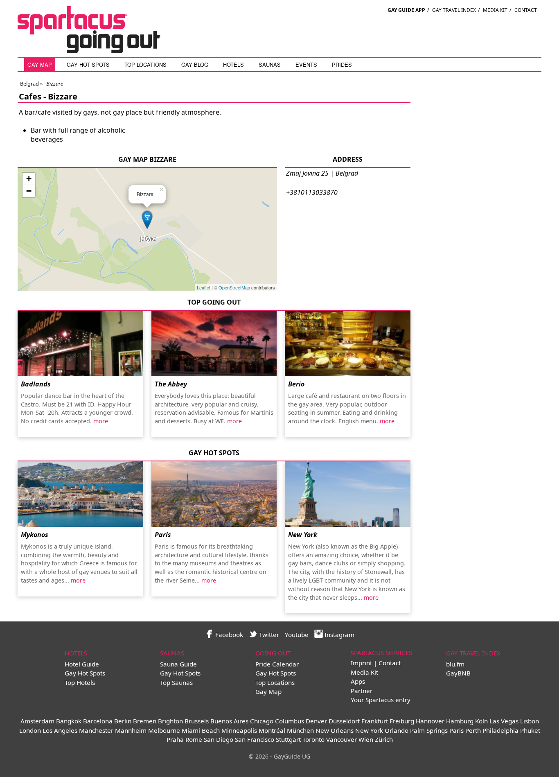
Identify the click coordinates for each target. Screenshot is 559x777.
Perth (473, 730)
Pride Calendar (277, 664)
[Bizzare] (147, 219)
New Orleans (335, 730)
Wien (365, 739)
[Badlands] (80, 343)
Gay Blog (194, 64)
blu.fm (455, 664)
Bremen (144, 721)
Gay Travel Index (454, 10)
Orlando (396, 730)
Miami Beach (201, 730)
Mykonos (34, 534)
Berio (296, 383)
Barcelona (98, 721)
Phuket (530, 730)
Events (306, 64)
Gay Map (39, 64)
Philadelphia (500, 730)
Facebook (228, 634)
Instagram (338, 634)
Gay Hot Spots (88, 64)
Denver (316, 721)
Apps (358, 681)
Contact (525, 10)
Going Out (273, 653)
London (30, 730)
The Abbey (171, 383)
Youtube (297, 634)
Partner (361, 691)
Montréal (272, 730)
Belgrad (29, 83)
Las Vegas (503, 721)
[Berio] (347, 343)
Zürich (384, 739)
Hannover (430, 721)
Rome (193, 739)
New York (302, 534)
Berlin (122, 721)
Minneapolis (239, 730)
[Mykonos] (80, 494)
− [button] (29, 191)
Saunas (270, 64)
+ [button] (29, 179)
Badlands (36, 383)
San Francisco (254, 739)
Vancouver (341, 739)
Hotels (233, 64)
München (300, 730)
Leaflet (203, 287)
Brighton (170, 721)
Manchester (96, 730)
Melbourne (164, 730)
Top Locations (145, 64)
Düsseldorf (344, 721)
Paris (163, 534)
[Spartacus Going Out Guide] (97, 50)
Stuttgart (288, 739)
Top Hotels (80, 682)
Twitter (268, 634)
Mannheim (131, 730)
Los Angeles (60, 730)
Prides (342, 64)
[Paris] (214, 494)
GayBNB (458, 673)
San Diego (218, 739)
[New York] (347, 494)
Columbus (289, 721)
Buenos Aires (229, 721)
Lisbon (529, 721)
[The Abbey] (214, 343)
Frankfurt (374, 721)
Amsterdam (37, 721)
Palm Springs (429, 730)
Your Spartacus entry (380, 700)
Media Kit (495, 10)
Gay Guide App (406, 10)
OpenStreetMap (234, 287)
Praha (175, 739)
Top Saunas (176, 682)
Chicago (261, 721)
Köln (481, 721)
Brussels (197, 721)
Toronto (313, 739)
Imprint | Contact (376, 663)
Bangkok (68, 721)
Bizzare (62, 96)
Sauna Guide (178, 664)
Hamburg (459, 721)
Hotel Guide (82, 664)
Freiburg (402, 721)
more (100, 421)
